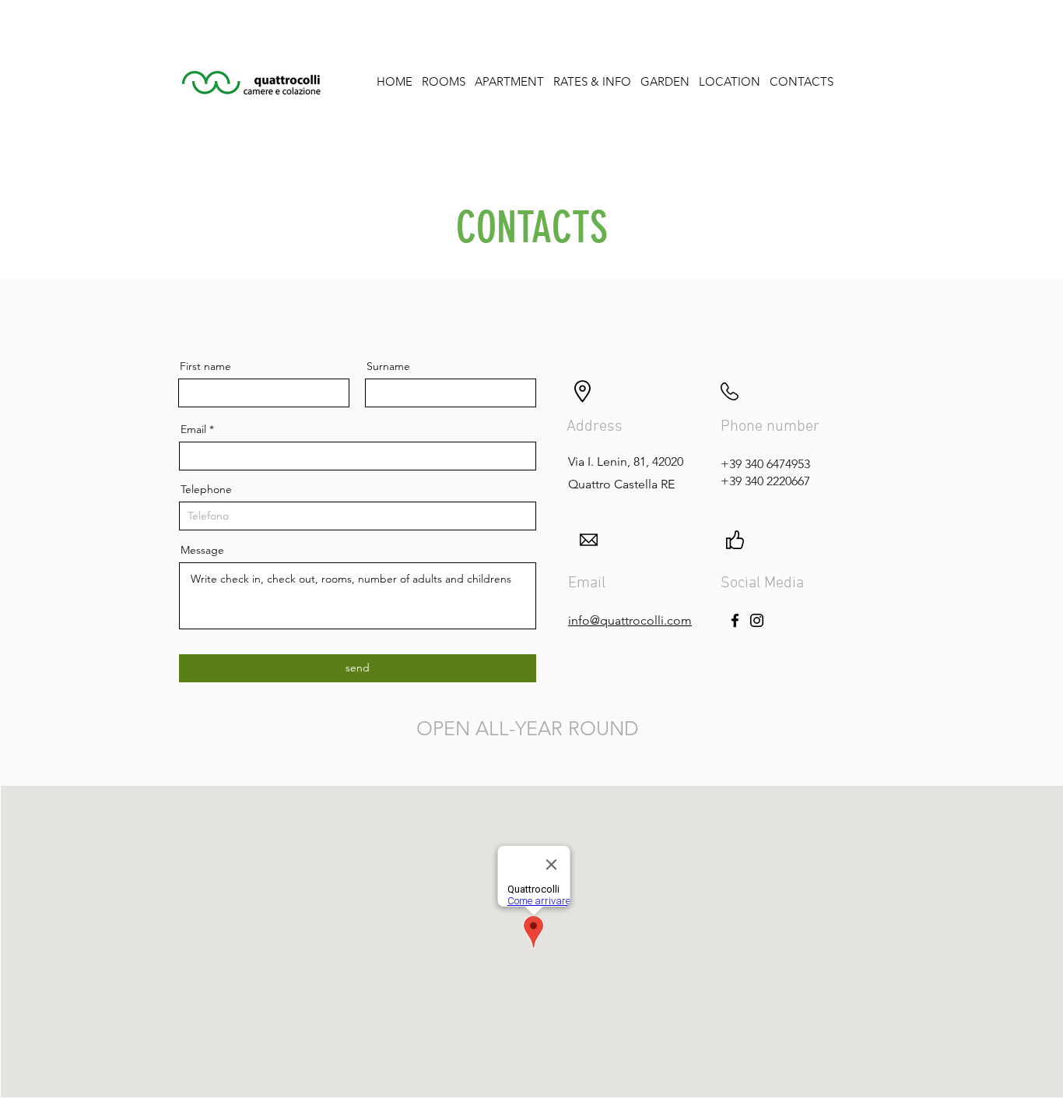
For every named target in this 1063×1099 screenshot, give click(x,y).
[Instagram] (757, 620)
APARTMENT (509, 81)
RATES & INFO (592, 81)
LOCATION (729, 81)
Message (202, 549)
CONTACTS (801, 81)
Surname (388, 366)
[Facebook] (735, 620)
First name (205, 366)
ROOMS (443, 81)
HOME (394, 81)
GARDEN (664, 81)
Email (193, 429)
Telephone (206, 489)
